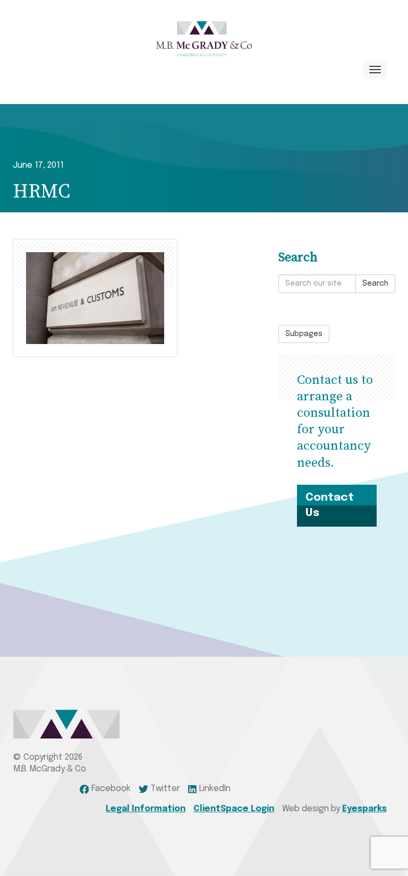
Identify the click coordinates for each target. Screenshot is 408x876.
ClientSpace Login (233, 808)
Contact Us (329, 505)
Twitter (165, 788)
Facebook (111, 788)
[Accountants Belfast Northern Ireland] (204, 38)
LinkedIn (215, 788)
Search (375, 283)
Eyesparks (364, 808)
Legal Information (145, 808)
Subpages (303, 334)
